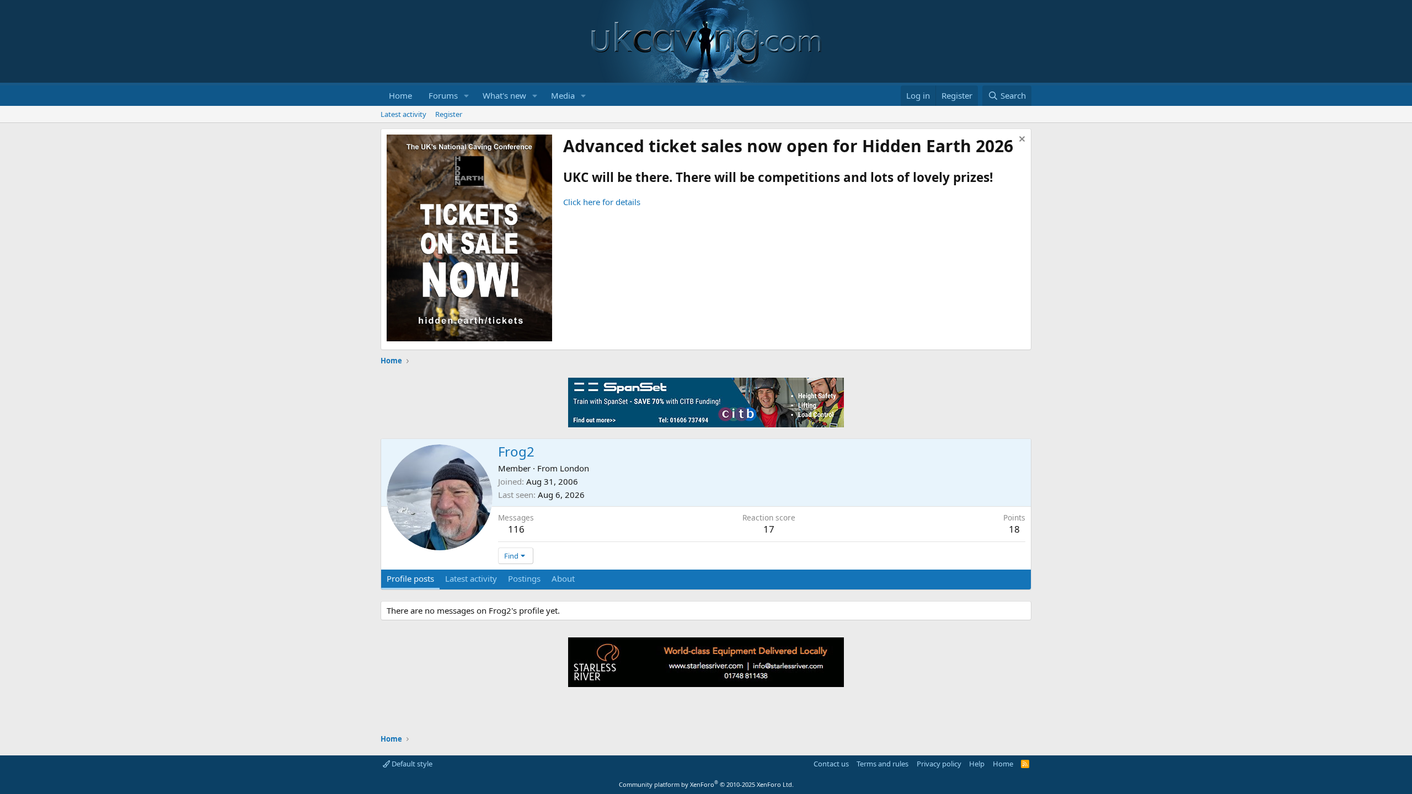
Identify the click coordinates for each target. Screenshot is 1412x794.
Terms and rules (882, 764)
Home (400, 95)
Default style (411, 764)
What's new (504, 95)
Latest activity (403, 114)
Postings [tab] (524, 578)
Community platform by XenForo (706, 784)
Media (563, 95)
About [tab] (563, 578)
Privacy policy (939, 764)
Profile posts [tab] (410, 578)
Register (448, 114)
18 (1014, 529)
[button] (466, 95)
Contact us (831, 764)
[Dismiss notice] (1020, 140)
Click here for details (601, 201)
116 (516, 529)
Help (977, 764)
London (574, 468)
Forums (443, 95)
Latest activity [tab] (471, 578)
